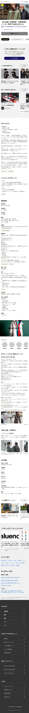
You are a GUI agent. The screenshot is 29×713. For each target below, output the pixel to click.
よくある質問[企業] (8, 649)
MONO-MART (4, 560)
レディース (3, 562)
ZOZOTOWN (21, 562)
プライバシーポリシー (8, 686)
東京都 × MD (16, 577)
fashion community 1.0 (9, 673)
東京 (7, 562)
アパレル (11, 562)
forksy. (15, 560)
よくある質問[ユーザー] (9, 645)
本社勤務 (17, 565)
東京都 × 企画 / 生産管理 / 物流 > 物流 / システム (10, 583)
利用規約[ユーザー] (8, 689)
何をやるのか (5, 39)
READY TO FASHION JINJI (9, 669)
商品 (6, 565)
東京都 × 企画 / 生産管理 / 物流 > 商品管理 (9, 580)
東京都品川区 (10, 26)
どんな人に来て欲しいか (17, 39)
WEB (17, 562)
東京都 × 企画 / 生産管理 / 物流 (7, 577)
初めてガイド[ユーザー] (9, 642)
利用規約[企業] (7, 693)
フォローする (14, 58)
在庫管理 (3, 565)
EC (14, 562)
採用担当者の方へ (8, 652)
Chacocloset (10, 560)
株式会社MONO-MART (8, 29)
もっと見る (24, 65)
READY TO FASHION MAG (9, 666)
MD (9, 565)
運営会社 (6, 638)
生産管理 (19, 560)
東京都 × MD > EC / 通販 (6, 585)
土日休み (13, 565)
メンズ (23, 560)
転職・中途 (4, 26)
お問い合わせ (7, 696)
